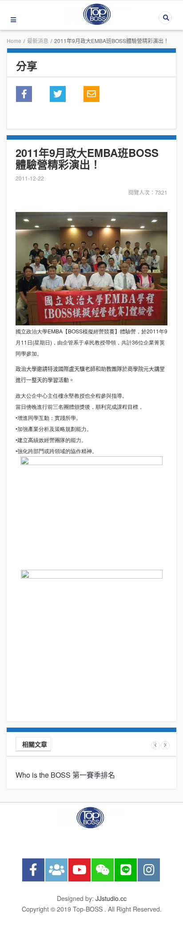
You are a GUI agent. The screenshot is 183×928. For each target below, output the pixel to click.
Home (14, 40)
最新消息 (37, 40)
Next (165, 745)
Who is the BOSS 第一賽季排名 (65, 775)
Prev (155, 745)
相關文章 (34, 744)
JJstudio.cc (111, 898)
